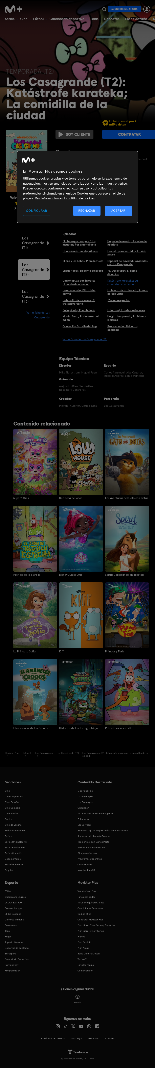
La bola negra (85, 796)
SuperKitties (21, 498)
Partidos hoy (11, 965)
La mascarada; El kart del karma (79, 292)
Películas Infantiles (15, 830)
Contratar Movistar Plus (90, 919)
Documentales (13, 858)
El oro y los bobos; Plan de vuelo (83, 261)
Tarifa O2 (83, 959)
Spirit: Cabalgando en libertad (124, 574)
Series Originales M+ (16, 841)
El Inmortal (83, 819)
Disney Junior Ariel (71, 574)
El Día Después (13, 914)
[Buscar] (104, 9)
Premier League (13, 908)
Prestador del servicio (53, 1038)
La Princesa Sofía (24, 651)
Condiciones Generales (90, 908)
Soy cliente (78, 134)
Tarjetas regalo (86, 965)
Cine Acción (11, 813)
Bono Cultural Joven (89, 953)
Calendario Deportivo (16, 959)
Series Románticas (15, 847)
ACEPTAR (118, 211)
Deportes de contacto (17, 948)
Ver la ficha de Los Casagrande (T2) (85, 339)
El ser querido (85, 790)
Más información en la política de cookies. (65, 198)
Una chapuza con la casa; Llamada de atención (79, 282)
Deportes (111, 19)
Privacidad (93, 1038)
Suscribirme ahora (124, 9)
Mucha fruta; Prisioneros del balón (81, 318)
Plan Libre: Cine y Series (91, 931)
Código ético (84, 914)
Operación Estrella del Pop (80, 326)
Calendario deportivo (67, 19)
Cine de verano (13, 824)
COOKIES (109, 1038)
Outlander (83, 807)
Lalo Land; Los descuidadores (126, 310)
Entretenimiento (14, 864)
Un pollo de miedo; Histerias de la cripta (127, 242)
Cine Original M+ (14, 796)
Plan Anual (83, 948)
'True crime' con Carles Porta (93, 841)
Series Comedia (13, 853)
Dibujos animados (87, 853)
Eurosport (10, 953)
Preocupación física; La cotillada (122, 328)
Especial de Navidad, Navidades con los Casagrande (127, 262)
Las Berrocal (84, 824)
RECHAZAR (86, 211)
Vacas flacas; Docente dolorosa (83, 270)
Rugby (8, 936)
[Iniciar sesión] (146, 9)
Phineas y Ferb (114, 651)
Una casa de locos (70, 498)
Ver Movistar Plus (87, 891)
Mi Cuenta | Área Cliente (91, 902)
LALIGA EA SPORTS (15, 902)
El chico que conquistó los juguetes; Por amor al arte (79, 242)
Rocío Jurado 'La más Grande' (94, 836)
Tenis (94, 19)
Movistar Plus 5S (86, 870)
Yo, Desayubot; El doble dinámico (122, 272)
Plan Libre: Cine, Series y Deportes (96, 925)
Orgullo (9, 870)
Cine (23, 19)
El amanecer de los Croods (30, 728)
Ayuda (77, 1002)
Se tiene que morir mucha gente (95, 813)
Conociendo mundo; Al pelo (80, 251)
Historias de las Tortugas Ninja (78, 728)
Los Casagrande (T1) (33, 243)
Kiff (61, 651)
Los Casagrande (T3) (33, 296)
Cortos (8, 819)
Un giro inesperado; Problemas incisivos (127, 318)
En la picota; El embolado (79, 310)
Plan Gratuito (136, 19)
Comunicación (85, 970)
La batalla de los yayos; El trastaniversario (79, 302)
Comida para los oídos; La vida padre (126, 252)
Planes (81, 936)
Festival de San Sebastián (91, 847)
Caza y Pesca (85, 864)
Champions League (15, 897)
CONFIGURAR (36, 211)
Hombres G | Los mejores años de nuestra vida (103, 830)
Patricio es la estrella (26, 574)
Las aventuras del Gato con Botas (126, 498)
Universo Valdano (14, 919)
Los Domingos (85, 802)
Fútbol (38, 19)
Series (10, 19)
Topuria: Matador (14, 942)
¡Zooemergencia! (118, 300)
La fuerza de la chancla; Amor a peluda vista (127, 292)
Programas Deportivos (90, 858)
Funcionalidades (86, 897)
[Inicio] (15, 9)
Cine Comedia (12, 807)
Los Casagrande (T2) (33, 269)
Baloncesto (11, 925)
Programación (12, 970)
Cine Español (12, 802)
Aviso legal (76, 1038)
